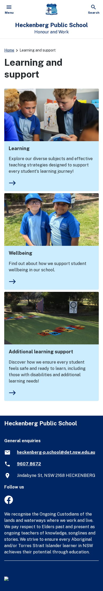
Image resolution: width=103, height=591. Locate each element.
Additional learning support (41, 351)
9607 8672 (29, 463)
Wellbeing (20, 253)
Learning (19, 148)
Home (9, 50)
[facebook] (8, 502)
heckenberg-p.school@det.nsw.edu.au (56, 452)
